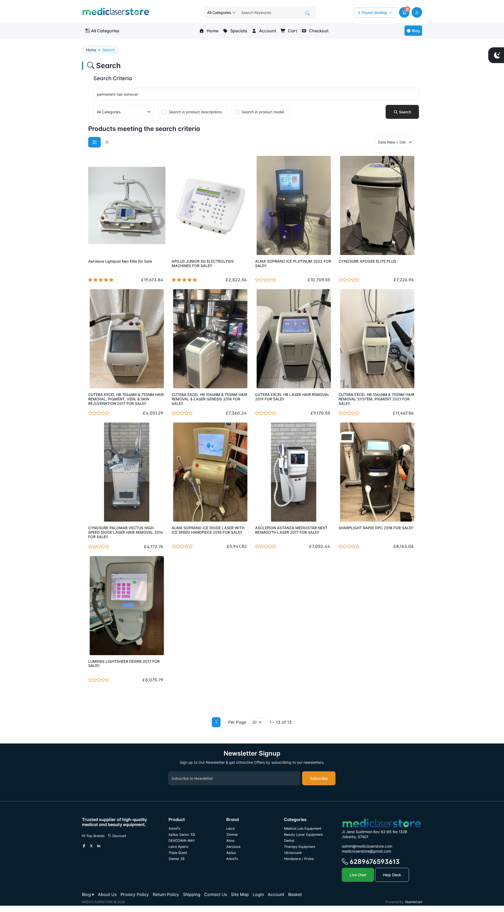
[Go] (307, 13)
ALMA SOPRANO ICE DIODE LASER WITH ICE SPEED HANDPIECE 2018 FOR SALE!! (208, 530)
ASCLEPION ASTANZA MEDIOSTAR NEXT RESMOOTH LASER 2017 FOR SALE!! (291, 530)
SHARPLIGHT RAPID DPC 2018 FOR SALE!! (376, 528)
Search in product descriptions (195, 112)
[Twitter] (91, 846)
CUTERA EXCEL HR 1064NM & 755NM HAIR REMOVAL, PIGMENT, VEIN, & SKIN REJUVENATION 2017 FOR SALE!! (126, 399)
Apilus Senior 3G (182, 835)
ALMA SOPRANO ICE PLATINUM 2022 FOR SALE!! (293, 263)
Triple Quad (178, 853)
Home (212, 30)
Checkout (318, 30)
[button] (404, 12)
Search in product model (263, 112)
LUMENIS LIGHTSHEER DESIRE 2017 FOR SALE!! (124, 663)
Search (404, 112)
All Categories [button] (105, 30)
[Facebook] (84, 846)
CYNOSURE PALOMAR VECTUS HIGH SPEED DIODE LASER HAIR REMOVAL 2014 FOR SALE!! (125, 532)
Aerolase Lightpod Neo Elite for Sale (120, 261)
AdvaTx (174, 829)
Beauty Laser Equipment (303, 835)
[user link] (417, 12)
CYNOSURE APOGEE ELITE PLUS (367, 261)
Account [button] (267, 30)
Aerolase (233, 847)
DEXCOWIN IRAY (182, 841)
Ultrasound (293, 853)
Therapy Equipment (299, 847)
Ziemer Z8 (177, 859)
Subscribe (319, 778)
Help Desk (392, 875)
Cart (292, 30)
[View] (94, 248)
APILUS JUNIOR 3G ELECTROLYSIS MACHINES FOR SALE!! (203, 263)
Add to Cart (149, 248)
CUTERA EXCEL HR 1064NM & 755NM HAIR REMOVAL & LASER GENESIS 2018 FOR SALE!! (209, 399)
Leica (230, 829)
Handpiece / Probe (299, 859)
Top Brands (95, 836)
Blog (416, 30)
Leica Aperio (178, 847)
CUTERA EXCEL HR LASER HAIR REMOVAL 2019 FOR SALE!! (292, 396)
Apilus (231, 853)
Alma (230, 841)
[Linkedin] (99, 846)
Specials (238, 30)
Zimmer (232, 835)
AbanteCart (413, 902)
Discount (118, 836)
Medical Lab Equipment (302, 829)
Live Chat (358, 875)
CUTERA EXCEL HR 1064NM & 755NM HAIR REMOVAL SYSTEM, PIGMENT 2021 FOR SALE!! (376, 399)
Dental (289, 841)
